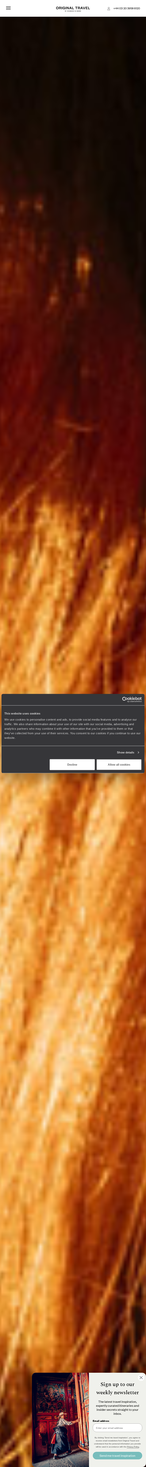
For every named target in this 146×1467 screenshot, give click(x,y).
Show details (125, 752)
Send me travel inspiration (117, 1455)
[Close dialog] (141, 1377)
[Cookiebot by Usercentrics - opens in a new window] (125, 700)
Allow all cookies (119, 764)
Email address (101, 1420)
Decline (72, 764)
